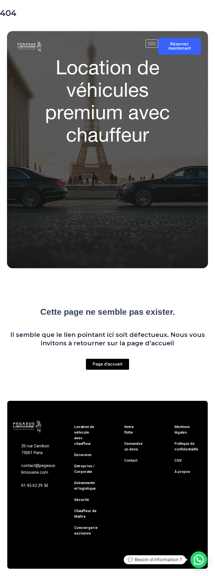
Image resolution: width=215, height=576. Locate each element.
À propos (182, 471)
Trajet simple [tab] (60, 199)
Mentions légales (182, 429)
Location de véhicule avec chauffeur (84, 435)
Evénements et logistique (85, 486)
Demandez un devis (133, 446)
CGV (178, 460)
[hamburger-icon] (152, 44)
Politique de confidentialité (186, 446)
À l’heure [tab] (122, 199)
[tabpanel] (107, 231)
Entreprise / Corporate (84, 469)
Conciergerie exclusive (86, 530)
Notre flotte (129, 429)
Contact (130, 460)
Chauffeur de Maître (85, 514)
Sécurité (81, 500)
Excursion (82, 455)
